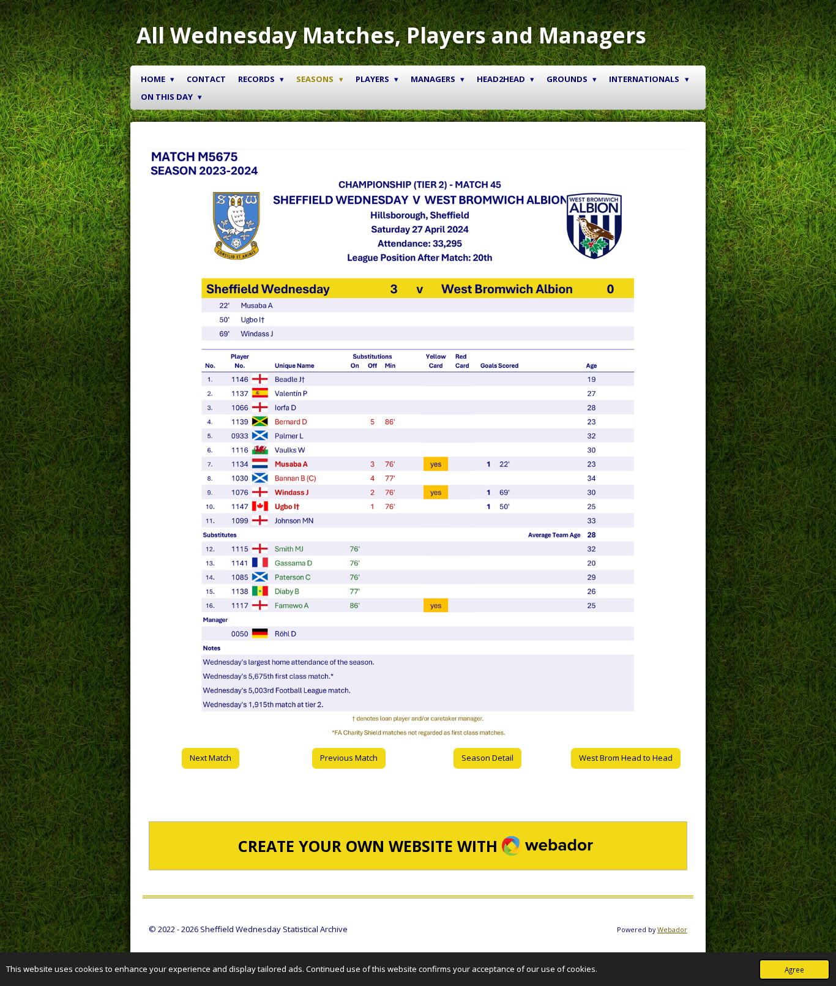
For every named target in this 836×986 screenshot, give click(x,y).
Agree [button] (794, 969)
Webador (672, 929)
